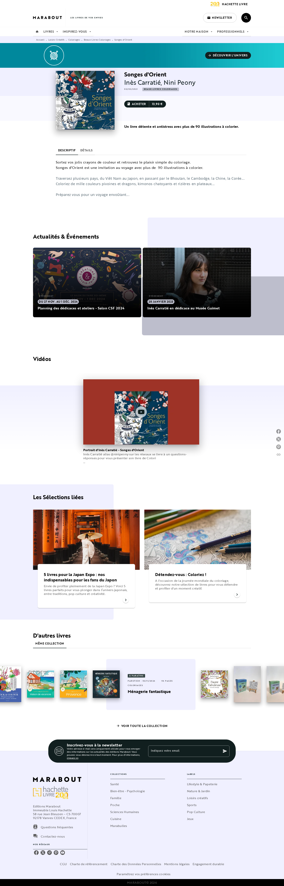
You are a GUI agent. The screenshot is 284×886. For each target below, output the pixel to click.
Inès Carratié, (144, 82)
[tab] (37, 31)
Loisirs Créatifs (56, 39)
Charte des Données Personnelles (136, 864)
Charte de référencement (89, 864)
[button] (220, 18)
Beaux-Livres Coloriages (97, 39)
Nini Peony (180, 82)
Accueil (40, 39)
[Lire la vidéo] (141, 412)
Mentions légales (177, 864)
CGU (63, 864)
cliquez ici (72, 758)
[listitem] (36, 852)
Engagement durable (208, 864)
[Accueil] (49, 17)
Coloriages (74, 39)
